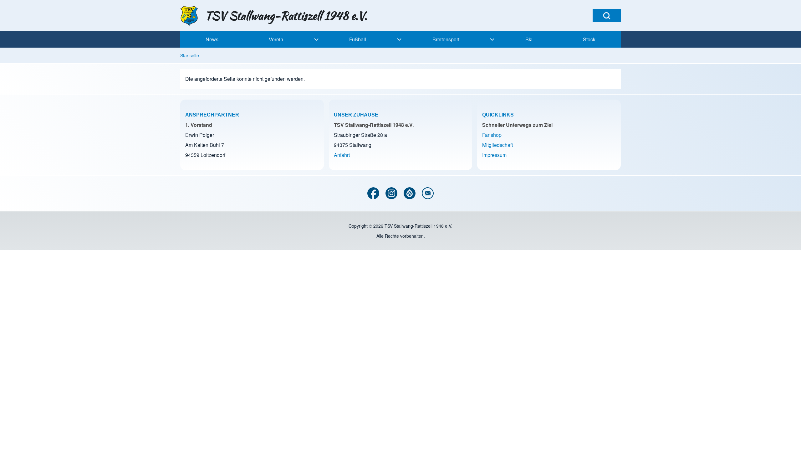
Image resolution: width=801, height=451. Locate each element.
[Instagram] (391, 193)
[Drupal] (409, 193)
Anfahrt (342, 154)
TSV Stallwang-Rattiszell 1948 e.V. (286, 16)
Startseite (189, 55)
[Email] (428, 193)
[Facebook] (373, 193)
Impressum (494, 154)
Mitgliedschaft (497, 144)
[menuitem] (211, 39)
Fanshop (492, 134)
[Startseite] (190, 16)
